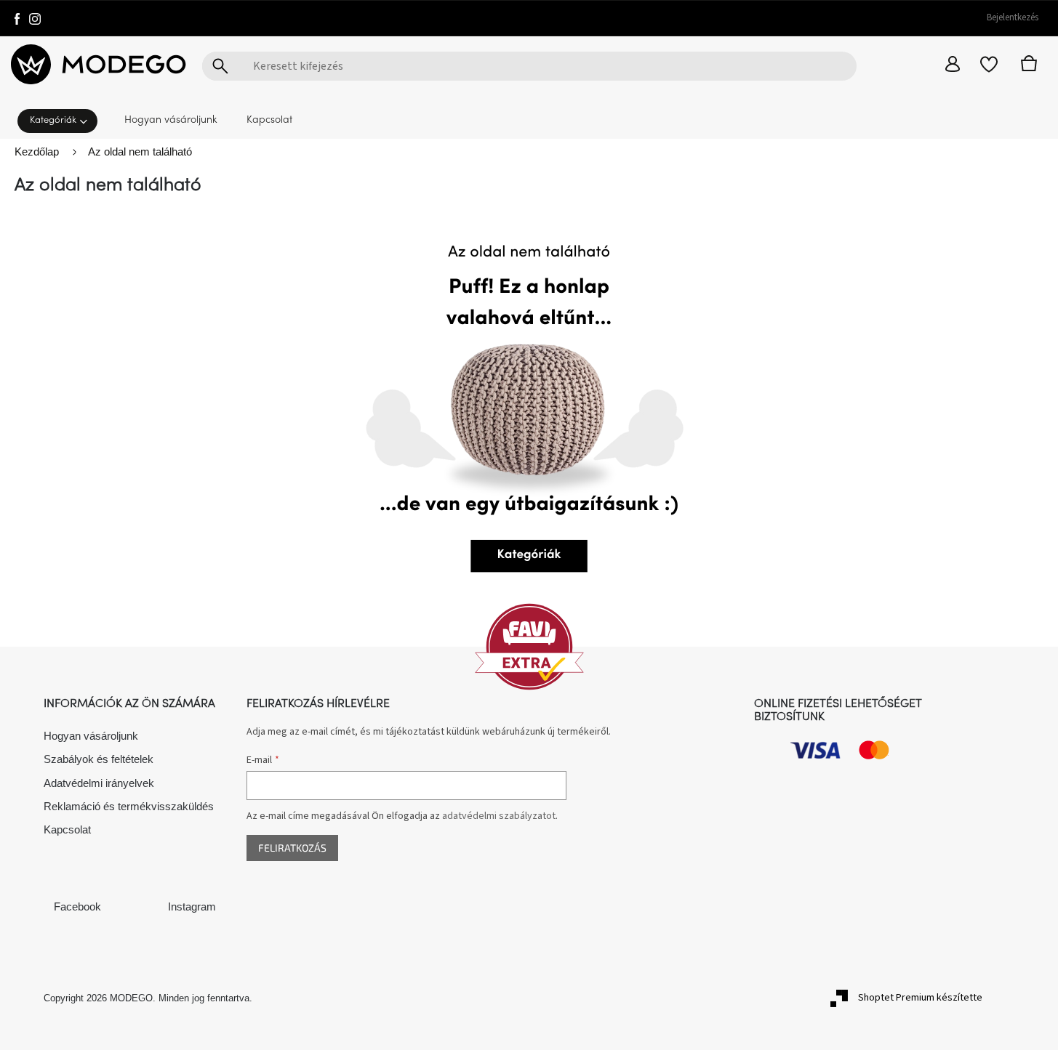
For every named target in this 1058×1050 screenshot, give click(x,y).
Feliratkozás (292, 847)
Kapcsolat (67, 829)
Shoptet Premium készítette (920, 997)
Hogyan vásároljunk (91, 736)
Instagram (192, 906)
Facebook (77, 906)
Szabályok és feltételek (98, 759)
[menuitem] (62, 119)
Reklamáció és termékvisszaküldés (129, 806)
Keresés (220, 66)
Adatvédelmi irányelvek (99, 783)
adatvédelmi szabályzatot (499, 816)
